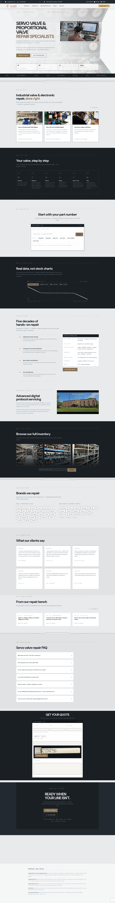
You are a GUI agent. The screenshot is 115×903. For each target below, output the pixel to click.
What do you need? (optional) (41, 732)
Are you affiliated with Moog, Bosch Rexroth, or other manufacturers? (36, 691)
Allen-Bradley (63, 508)
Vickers (39, 508)
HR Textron (19, 514)
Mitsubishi (75, 511)
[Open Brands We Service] (50, 6)
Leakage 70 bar (44, 284)
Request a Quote (23, 55)
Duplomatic (52, 511)
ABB (90, 508)
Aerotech (89, 511)
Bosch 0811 (62, 238)
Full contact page (58, 821)
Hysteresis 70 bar (33, 284)
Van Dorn (47, 514)
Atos (50, 508)
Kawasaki (24, 517)
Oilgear (35, 514)
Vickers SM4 (36, 240)
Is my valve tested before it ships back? (28, 677)
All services (94, 107)
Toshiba (95, 508)
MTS (18, 517)
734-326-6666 (51, 814)
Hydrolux (27, 520)
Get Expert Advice (70, 369)
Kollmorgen (84, 508)
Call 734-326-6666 (38, 55)
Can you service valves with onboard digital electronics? (33, 699)
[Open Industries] (37, 6)
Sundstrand (44, 517)
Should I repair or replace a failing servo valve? (30, 684)
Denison (30, 511)
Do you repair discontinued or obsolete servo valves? (32, 670)
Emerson (83, 511)
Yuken (40, 514)
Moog (18, 508)
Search (79, 234)
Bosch (18, 511)
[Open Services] (29, 6)
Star (38, 517)
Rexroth (33, 508)
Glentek (71, 514)
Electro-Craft (63, 514)
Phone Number (69, 725)
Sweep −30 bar (63, 284)
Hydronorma (28, 514)
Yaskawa (69, 511)
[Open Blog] (56, 6)
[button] (78, 402)
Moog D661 (41, 238)
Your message (37, 760)
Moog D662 (48, 238)
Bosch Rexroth (25, 508)
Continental (31, 517)
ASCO (52, 514)
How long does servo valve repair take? (28, 662)
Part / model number (38, 738)
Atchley (41, 511)
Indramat (77, 508)
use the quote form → (67, 245)
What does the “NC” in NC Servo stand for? (29, 655)
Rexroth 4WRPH (70, 238)
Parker (45, 508)
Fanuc (70, 508)
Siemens (62, 511)
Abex (35, 511)
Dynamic (34, 520)
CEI (46, 511)
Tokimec (51, 517)
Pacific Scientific (88, 514)
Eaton (24, 511)
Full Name (36, 725)
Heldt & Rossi (78, 514)
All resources (93, 608)
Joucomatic (20, 520)
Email (51, 725)
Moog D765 (55, 238)
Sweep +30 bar (53, 284)
